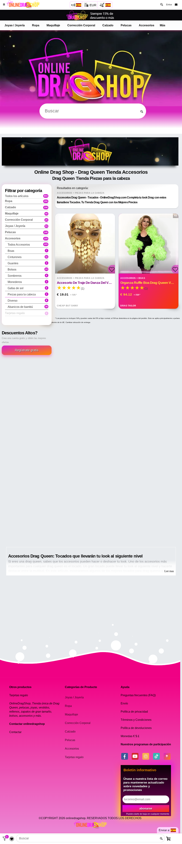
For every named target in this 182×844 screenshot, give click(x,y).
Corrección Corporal (81, 25)
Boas (27, 250)
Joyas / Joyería (14, 25)
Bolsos (28, 269)
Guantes (27, 263)
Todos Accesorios (28, 244)
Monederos (27, 281)
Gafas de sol (27, 288)
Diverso (27, 300)
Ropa (35, 25)
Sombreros (27, 275)
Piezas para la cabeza (27, 294)
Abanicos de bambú (28, 306)
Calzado (107, 25)
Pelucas (126, 25)
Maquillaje (53, 25)
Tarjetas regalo (74, 757)
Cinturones (28, 257)
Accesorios (146, 25)
